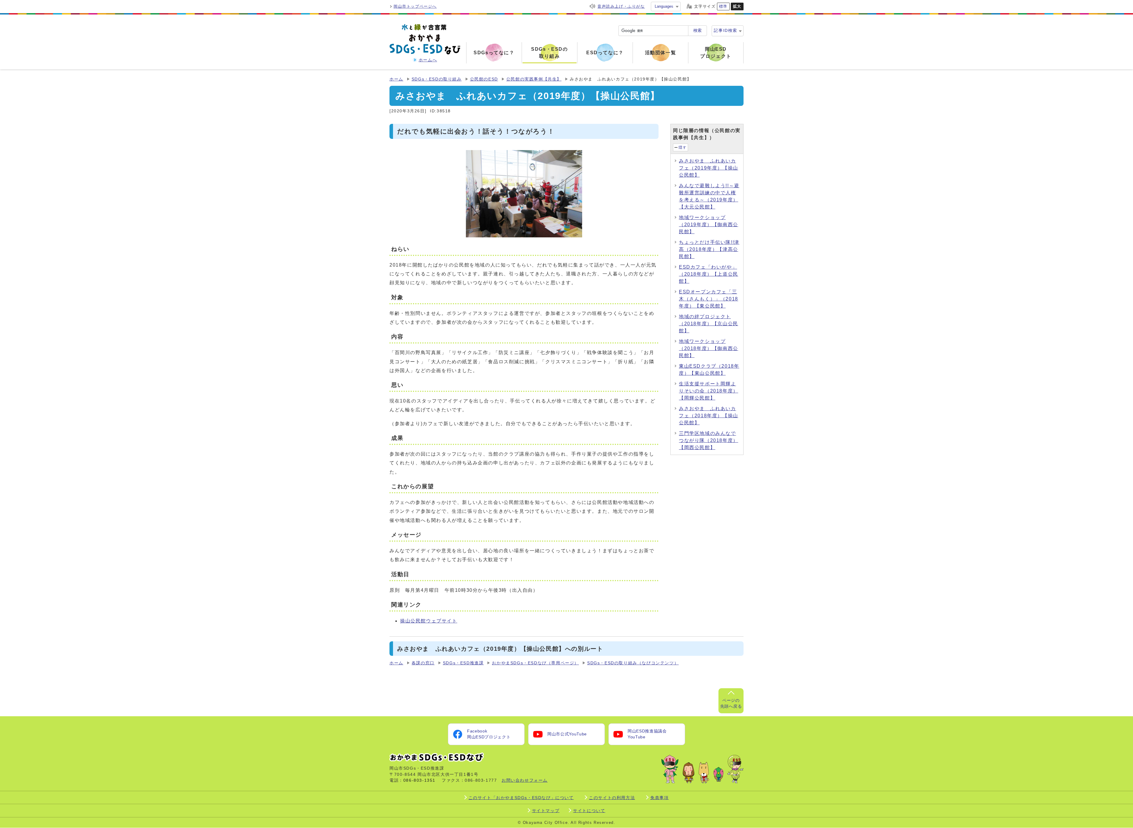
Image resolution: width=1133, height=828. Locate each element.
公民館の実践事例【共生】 (533, 79)
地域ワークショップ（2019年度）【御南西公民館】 (708, 224)
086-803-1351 (419, 780)
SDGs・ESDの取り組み (437, 79)
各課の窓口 (423, 663)
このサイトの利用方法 (612, 797)
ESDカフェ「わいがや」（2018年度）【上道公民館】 (708, 274)
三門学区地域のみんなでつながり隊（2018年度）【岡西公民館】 (708, 440)
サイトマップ (546, 810)
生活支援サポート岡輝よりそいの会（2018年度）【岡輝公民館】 (708, 390)
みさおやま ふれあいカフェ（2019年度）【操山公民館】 (708, 168)
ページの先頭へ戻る (731, 703)
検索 (697, 30)
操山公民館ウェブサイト (428, 620)
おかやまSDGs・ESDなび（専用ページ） (535, 663)
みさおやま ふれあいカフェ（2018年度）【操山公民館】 (708, 415)
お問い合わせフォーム (525, 780)
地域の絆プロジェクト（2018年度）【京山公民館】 (708, 323)
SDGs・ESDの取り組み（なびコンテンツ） (633, 663)
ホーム (396, 79)
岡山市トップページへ (415, 6)
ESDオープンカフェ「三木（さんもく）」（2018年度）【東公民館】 (708, 298)
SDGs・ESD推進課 (463, 663)
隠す (683, 147)
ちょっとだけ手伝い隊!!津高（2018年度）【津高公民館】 (709, 249)
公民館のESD (484, 79)
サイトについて (589, 810)
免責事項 (659, 797)
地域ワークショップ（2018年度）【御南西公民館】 (708, 348)
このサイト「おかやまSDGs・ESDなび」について (521, 797)
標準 (723, 6)
